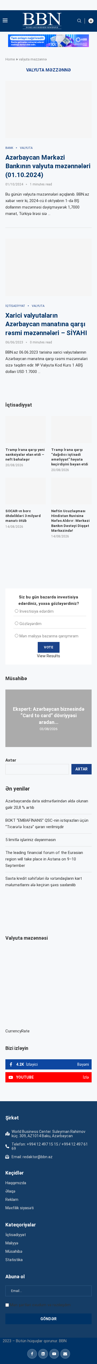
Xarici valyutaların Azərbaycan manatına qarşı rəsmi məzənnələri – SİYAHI (46, 324)
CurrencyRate (17, 1031)
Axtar (10, 760)
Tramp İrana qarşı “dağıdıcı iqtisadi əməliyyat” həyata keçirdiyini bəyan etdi (69, 457)
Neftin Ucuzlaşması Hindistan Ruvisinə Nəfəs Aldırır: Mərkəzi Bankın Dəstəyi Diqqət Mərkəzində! (70, 521)
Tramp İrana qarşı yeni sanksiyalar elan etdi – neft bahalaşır (25, 454)
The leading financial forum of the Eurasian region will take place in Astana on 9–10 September (44, 859)
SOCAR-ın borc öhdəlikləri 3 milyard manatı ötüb (23, 516)
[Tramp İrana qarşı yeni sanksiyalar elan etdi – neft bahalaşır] (25, 429)
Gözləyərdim (30, 623)
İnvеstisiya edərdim (36, 611)
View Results (48, 656)
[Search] (79, 21)
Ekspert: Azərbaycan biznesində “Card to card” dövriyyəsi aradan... (48, 715)
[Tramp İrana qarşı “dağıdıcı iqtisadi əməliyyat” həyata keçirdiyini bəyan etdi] (71, 429)
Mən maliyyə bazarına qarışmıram (48, 636)
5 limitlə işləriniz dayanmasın (30, 839)
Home (10, 59)
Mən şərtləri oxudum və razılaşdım (40, 1304)
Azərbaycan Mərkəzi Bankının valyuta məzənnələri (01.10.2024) (48, 166)
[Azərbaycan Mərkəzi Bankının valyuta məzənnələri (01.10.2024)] (48, 109)
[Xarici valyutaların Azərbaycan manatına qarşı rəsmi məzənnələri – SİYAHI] (48, 267)
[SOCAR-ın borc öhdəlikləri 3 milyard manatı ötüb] (25, 491)
